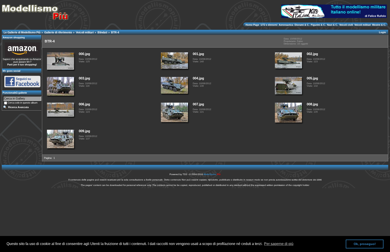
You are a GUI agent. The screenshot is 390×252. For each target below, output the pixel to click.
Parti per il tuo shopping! (22, 64)
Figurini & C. (318, 24)
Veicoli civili (346, 24)
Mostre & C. (378, 24)
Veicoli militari (362, 24)
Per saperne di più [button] (278, 244)
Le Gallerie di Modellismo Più (22, 32)
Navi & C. (332, 24)
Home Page (253, 24)
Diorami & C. (302, 24)
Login (382, 32)
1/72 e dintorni (269, 24)
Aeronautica (286, 24)
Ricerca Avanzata (18, 107)
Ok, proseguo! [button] (365, 244)
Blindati (102, 32)
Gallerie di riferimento (58, 32)
